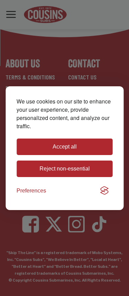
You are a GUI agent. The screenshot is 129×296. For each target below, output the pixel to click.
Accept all (65, 147)
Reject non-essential (65, 169)
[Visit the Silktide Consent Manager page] (104, 191)
